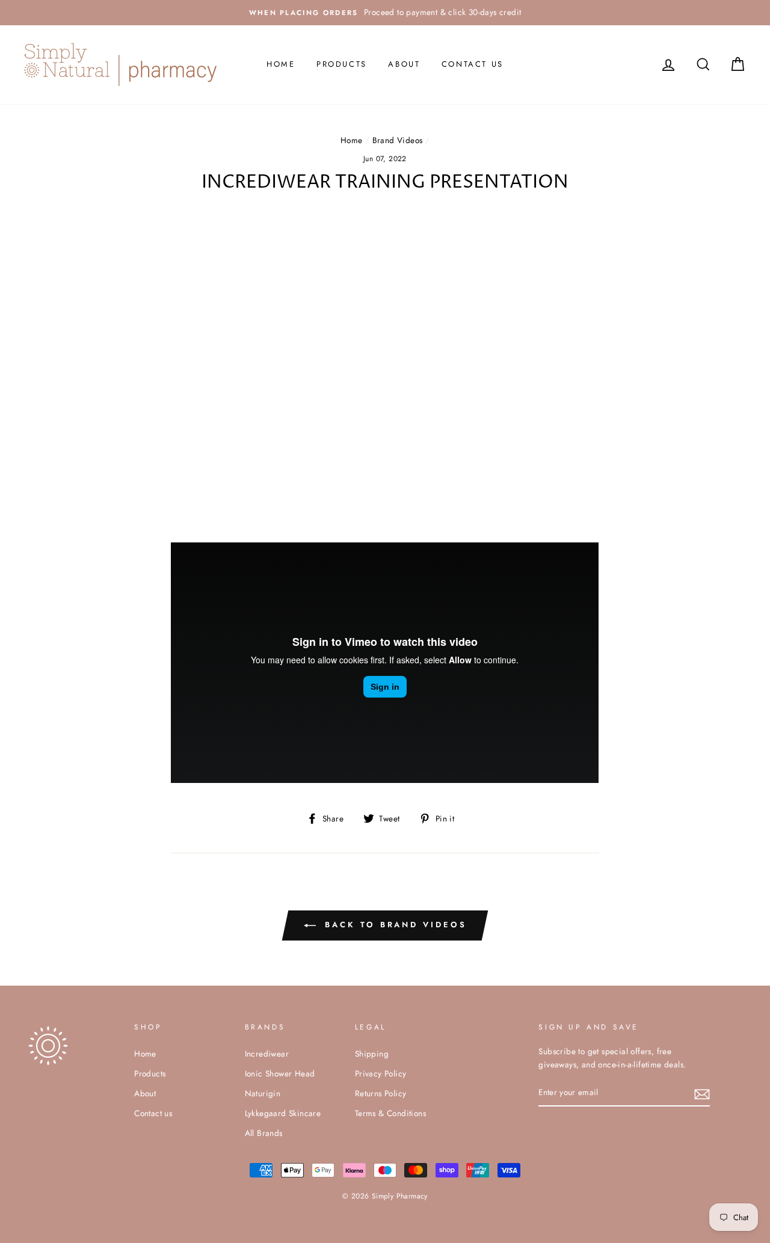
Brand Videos (397, 140)
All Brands (264, 1133)
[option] (385, 12)
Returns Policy (381, 1093)
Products (341, 64)
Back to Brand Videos (394, 924)
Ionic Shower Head (280, 1073)
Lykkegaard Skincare (283, 1113)
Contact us (473, 64)
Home (280, 64)
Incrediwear (267, 1054)
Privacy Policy (381, 1073)
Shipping (372, 1054)
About (404, 64)
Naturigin (263, 1093)
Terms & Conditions (390, 1113)
